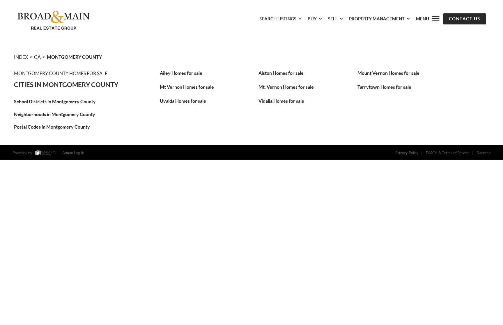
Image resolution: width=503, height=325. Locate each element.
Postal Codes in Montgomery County (52, 126)
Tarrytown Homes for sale (384, 87)
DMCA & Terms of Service (448, 153)
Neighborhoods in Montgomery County (54, 114)
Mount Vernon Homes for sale (388, 73)
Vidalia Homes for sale (281, 101)
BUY (312, 18)
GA (37, 57)
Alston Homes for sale (281, 73)
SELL (333, 18)
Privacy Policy (407, 153)
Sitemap (483, 153)
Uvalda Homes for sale (183, 101)
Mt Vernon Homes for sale (187, 87)
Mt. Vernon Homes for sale (286, 87)
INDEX (21, 57)
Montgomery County (74, 57)
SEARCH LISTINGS (277, 18)
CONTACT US (464, 18)
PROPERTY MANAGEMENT (377, 18)
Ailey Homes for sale (181, 73)
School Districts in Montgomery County (55, 101)
